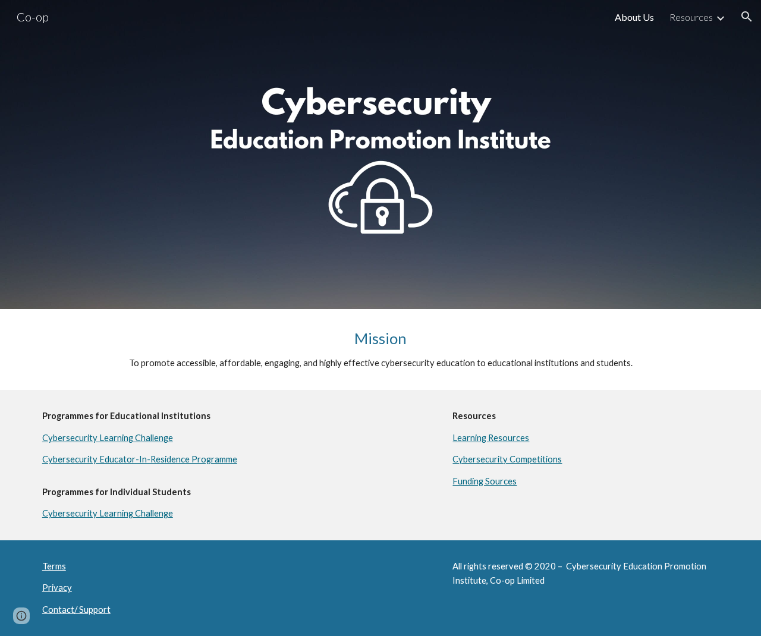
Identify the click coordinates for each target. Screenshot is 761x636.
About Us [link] (634, 17)
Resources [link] (691, 17)
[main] (380, 349)
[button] (746, 16)
